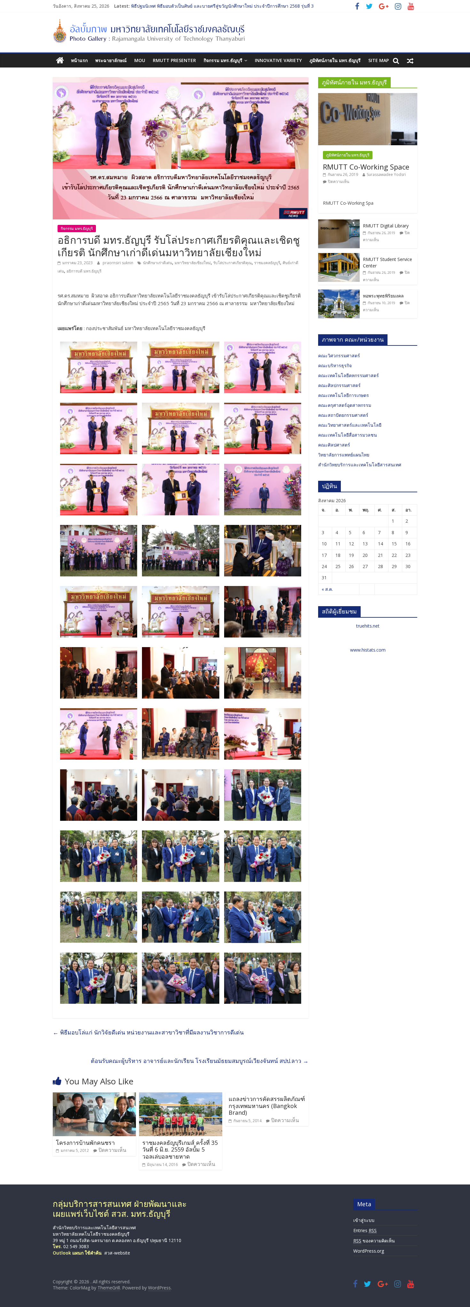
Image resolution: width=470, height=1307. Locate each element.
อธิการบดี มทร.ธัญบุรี (84, 271)
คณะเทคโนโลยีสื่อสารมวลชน (347, 435)
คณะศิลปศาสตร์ (334, 445)
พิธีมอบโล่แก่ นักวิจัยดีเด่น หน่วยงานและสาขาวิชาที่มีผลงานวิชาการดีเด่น (148, 1032)
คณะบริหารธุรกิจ (335, 365)
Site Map (378, 60)
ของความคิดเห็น (374, 1241)
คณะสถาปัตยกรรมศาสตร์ (343, 415)
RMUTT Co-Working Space (366, 166)
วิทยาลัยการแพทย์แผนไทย (343, 455)
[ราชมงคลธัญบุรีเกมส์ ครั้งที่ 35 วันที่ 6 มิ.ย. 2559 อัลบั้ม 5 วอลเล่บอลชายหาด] (180, 1096)
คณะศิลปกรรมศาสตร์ (339, 385)
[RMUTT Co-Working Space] (367, 96)
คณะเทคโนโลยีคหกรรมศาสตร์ (348, 375)
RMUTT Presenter (174, 60)
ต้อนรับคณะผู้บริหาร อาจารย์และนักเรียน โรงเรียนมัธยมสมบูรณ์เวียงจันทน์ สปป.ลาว (200, 1061)
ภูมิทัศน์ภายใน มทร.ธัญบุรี (335, 60)
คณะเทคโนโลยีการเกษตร (343, 395)
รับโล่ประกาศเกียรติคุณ (232, 262)
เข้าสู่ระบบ (363, 1220)
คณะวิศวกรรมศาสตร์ (339, 355)
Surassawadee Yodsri (386, 174)
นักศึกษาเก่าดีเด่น (157, 262)
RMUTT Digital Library (386, 226)
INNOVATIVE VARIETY (278, 60)
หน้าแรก (79, 60)
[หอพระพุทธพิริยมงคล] (339, 293)
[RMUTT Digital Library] (339, 223)
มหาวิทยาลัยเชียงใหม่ (193, 262)
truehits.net (368, 626)
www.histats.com (368, 650)
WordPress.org (368, 1251)
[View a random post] (410, 60)
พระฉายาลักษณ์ (111, 60)
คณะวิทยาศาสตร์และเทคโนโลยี (349, 425)
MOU (139, 60)
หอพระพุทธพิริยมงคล (383, 296)
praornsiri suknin (118, 262)
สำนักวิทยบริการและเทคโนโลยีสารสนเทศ (359, 465)
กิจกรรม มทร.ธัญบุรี (223, 60)
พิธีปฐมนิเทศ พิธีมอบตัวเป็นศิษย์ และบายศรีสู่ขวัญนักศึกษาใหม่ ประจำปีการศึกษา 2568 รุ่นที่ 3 (222, 7)
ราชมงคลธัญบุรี (267, 262)
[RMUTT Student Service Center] (339, 256)
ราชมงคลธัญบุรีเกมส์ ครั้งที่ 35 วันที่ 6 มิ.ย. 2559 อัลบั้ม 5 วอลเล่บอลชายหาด (180, 1149)
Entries (365, 1230)
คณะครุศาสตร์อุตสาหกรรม (344, 405)
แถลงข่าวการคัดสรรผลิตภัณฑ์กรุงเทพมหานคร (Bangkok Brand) (267, 1105)
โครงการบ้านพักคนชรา (85, 1142)
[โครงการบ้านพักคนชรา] (94, 1096)
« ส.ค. (327, 589)
